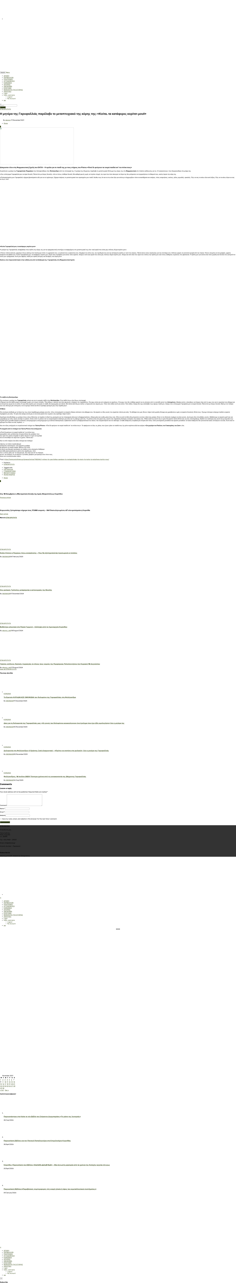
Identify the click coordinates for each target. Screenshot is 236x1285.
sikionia (8, 120)
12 (10, 1082)
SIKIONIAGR (6, 557)
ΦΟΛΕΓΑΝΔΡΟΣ (9, 475)
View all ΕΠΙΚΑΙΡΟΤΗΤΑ (8, 669)
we (5, 100)
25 (8, 1086)
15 (1, 1084)
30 (3, 1088)
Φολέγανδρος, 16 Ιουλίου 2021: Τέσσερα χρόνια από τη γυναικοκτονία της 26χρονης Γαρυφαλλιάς (45, 777)
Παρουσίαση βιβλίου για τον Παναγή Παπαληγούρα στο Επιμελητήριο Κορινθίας (37, 1141)
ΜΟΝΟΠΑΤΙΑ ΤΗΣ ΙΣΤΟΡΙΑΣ (13, 90)
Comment (3, 805)
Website (2, 815)
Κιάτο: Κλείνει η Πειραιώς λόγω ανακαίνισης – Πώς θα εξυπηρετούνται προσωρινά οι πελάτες (38, 553)
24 (5, 1086)
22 (1, 1086)
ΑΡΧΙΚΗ (6, 76)
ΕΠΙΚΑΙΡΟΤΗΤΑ (5, 109)
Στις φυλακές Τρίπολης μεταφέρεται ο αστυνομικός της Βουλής (26, 590)
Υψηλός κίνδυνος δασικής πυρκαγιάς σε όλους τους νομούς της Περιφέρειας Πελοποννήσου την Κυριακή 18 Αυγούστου (50, 664)
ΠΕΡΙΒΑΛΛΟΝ (8, 77)
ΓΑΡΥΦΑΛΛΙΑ (8, 469)
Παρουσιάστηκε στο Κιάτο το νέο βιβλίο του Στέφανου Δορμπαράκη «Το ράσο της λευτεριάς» (42, 1117)
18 (7, 1084)
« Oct (2, 1090)
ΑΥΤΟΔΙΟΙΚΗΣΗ (9, 81)
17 (5, 1084)
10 (5, 1082)
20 (12, 1084)
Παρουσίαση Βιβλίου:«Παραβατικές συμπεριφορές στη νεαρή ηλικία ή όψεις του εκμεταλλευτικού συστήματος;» (50, 1189)
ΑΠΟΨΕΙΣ (7, 84)
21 (14, 1084)
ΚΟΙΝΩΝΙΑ (7, 694)
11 (7, 1082)
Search (3, 107)
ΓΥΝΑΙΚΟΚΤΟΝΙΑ (10, 471)
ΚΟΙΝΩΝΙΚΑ (8, 83)
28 (14, 1086)
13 (12, 1082)
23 (3, 1086)
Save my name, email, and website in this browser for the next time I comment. (29, 819)
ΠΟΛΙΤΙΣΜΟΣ (8, 79)
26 (10, 1086)
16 (3, 1084)
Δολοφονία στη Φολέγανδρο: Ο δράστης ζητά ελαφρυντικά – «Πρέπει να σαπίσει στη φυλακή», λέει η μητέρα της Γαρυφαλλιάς (56, 751)
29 (1, 1088)
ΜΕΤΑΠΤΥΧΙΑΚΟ (9, 473)
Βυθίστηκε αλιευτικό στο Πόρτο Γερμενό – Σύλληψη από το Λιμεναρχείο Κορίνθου (33, 627)
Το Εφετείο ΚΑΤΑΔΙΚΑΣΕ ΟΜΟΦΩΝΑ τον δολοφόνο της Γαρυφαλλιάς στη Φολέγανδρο (40, 697)
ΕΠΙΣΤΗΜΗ (7, 88)
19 (10, 1084)
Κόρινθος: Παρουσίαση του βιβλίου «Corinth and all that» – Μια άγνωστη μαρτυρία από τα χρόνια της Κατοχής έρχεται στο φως (57, 1165)
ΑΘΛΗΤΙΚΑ (7, 91)
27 (12, 1086)
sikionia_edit (6, 630)
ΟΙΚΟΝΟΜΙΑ (8, 86)
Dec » (7, 1090)
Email (2, 812)
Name (2, 808)
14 (14, 1082)
